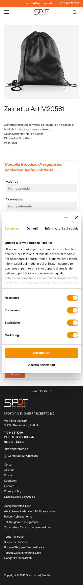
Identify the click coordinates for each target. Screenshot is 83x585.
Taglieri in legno (14, 536)
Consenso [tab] (12, 228)
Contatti (9, 486)
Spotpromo (33, 575)
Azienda (9, 470)
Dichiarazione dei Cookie (19, 496)
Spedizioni (10, 480)
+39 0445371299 (69, 3)
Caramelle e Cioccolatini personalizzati (28, 527)
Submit (15, 374)
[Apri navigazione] (6, 12)
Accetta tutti (41, 352)
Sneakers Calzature (16, 542)
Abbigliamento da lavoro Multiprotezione (29, 511)
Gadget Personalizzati (18, 558)
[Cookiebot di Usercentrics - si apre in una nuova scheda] (51, 217)
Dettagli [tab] (32, 228)
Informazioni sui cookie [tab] (61, 228)
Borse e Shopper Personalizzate (24, 547)
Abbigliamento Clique (17, 506)
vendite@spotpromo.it (39, 3)
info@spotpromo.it (16, 449)
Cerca (7, 464)
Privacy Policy (12, 491)
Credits (46, 575)
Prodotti (9, 475)
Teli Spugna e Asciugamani (21, 522)
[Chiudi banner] (76, 217)
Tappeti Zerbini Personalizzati (22, 552)
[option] (41, 62)
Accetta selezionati (41, 365)
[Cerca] (74, 12)
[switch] (72, 310)
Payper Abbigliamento (18, 516)
